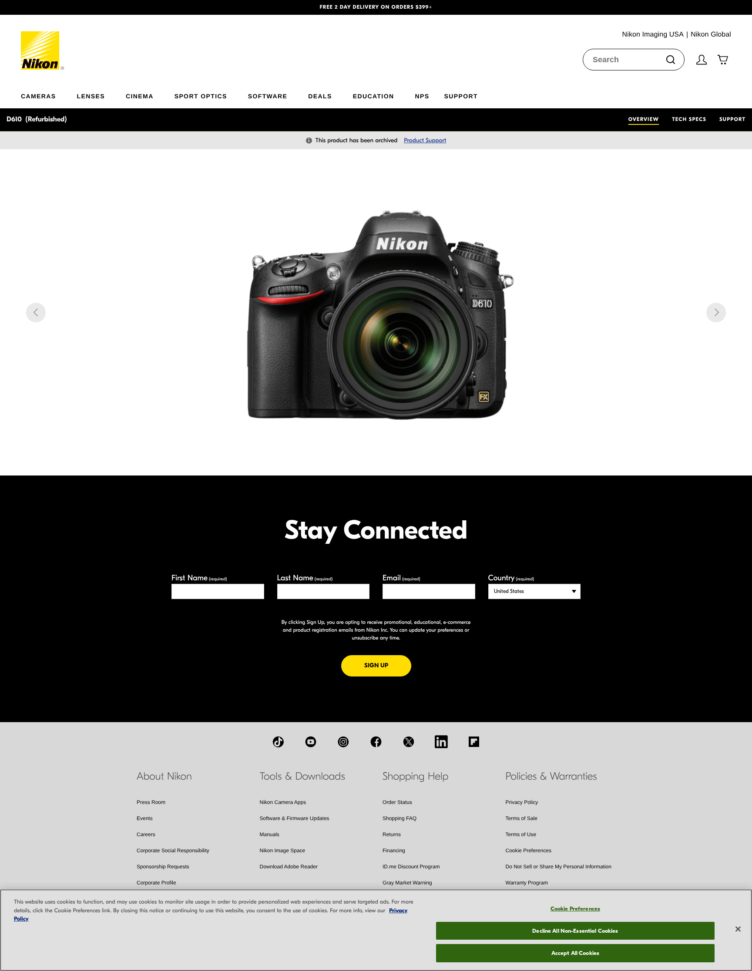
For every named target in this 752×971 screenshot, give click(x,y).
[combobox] (634, 59)
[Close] (738, 929)
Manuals (269, 834)
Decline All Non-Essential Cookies (575, 930)
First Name (199, 578)
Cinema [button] (140, 96)
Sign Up (387, 665)
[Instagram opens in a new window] (343, 741)
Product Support (425, 140)
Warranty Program (527, 883)
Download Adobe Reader (289, 867)
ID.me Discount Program (411, 867)
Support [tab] (732, 120)
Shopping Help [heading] (415, 776)
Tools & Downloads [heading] (302, 776)
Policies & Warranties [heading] (551, 776)
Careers (146, 834)
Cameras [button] (38, 96)
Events (145, 818)
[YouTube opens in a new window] (310, 741)
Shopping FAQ (399, 818)
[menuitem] (49, 94)
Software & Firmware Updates (294, 818)
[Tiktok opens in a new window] (278, 741)
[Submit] (671, 60)
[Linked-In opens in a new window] (441, 741)
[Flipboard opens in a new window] (473, 741)
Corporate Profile (156, 883)
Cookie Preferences (528, 850)
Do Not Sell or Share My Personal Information (558, 867)
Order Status (397, 802)
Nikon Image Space (283, 850)
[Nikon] (43, 42)
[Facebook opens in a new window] (376, 741)
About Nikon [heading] (164, 776)
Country (511, 578)
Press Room (151, 802)
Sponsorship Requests (163, 867)
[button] (56, 7)
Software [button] (268, 96)
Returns (392, 834)
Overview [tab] (643, 120)
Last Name (305, 578)
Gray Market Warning (407, 883)
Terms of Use (521, 834)
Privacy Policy (522, 802)
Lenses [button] (91, 96)
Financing (394, 850)
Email (401, 578)
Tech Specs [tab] (689, 120)
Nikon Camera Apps (283, 802)
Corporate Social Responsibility (173, 850)
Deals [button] (320, 96)
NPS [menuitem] (422, 96)
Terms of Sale (521, 818)
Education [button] (373, 96)
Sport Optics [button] (201, 96)
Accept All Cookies (575, 953)
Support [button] (460, 96)
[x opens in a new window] (408, 741)
